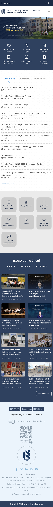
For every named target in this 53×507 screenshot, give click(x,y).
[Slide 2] (16, 35)
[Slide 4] (23, 35)
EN (49, 3)
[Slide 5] (26, 35)
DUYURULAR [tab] (9, 78)
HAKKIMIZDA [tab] (40, 78)
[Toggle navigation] (49, 11)
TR (45, 3)
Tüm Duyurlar (7, 184)
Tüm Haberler (43, 393)
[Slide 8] (36, 35)
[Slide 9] (40, 35)
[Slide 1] (13, 35)
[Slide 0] (9, 35)
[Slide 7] (33, 35)
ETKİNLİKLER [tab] (41, 266)
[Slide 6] (30, 35)
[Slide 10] (43, 35)
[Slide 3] (19, 35)
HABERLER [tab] (24, 78)
